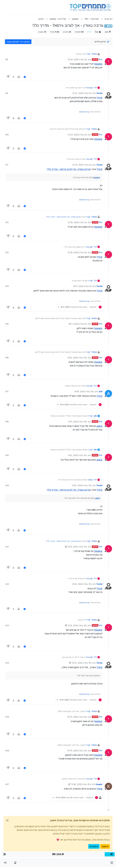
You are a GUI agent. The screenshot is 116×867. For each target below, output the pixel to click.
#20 (7, 485)
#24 (7, 663)
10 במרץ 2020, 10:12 (81, 663)
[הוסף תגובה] (24, 77)
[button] (112, 863)
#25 (7, 717)
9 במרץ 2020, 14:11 (81, 286)
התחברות (94, 846)
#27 (7, 784)
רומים (89, 32)
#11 (6, 165)
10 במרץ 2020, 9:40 (81, 584)
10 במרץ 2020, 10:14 (76, 750)
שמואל (94, 54)
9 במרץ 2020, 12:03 (77, 59)
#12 (7, 222)
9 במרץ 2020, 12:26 (77, 252)
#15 (7, 324)
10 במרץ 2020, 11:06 (80, 784)
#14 (7, 286)
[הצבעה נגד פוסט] (8, 77)
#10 (7, 134)
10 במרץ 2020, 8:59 (84, 391)
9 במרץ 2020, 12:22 (81, 93)
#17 (6, 391)
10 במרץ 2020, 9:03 (77, 546)
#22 (7, 584)
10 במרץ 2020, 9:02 (81, 485)
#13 (7, 252)
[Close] (7, 820)
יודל (100, 59)
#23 (7, 625)
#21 (7, 546)
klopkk (99, 784)
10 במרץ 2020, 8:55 (77, 357)
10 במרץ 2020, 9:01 (77, 421)
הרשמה (105, 846)
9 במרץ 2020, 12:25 (77, 222)
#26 (7, 750)
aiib (100, 391)
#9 (6, 93)
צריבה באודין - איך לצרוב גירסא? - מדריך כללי (68, 169)
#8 (6, 59)
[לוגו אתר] (90, 7)
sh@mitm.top (84, 112)
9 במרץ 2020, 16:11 (77, 324)
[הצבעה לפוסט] (19, 77)
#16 (7, 357)
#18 (7, 421)
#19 (7, 455)
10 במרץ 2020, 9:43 (77, 625)
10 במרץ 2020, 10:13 (76, 717)
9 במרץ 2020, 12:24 (77, 134)
